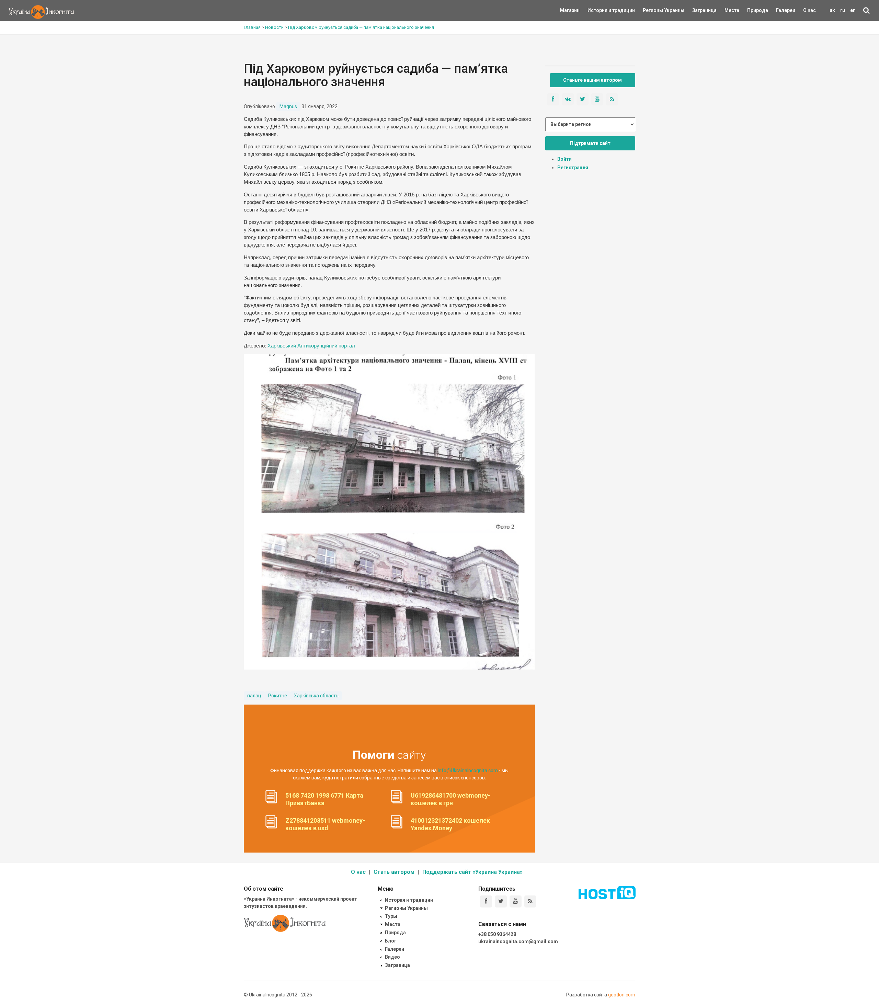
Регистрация (572, 167)
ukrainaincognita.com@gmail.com (518, 941)
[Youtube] (516, 901)
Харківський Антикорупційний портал (311, 346)
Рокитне (277, 695)
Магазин (570, 10)
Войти (564, 159)
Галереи (785, 10)
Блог (391, 941)
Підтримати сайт (590, 143)
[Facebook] (486, 901)
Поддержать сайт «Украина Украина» (472, 872)
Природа (752, 10)
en (853, 10)
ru (842, 10)
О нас (809, 10)
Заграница (698, 10)
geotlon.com (621, 994)
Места (728, 10)
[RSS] (530, 901)
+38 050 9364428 (497, 934)
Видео (392, 957)
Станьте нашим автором (592, 80)
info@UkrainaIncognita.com (468, 770)
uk (832, 10)
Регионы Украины (653, 10)
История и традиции (599, 10)
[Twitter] (501, 901)
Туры (391, 916)
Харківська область (316, 695)
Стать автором (394, 872)
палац (254, 695)
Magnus (288, 106)
